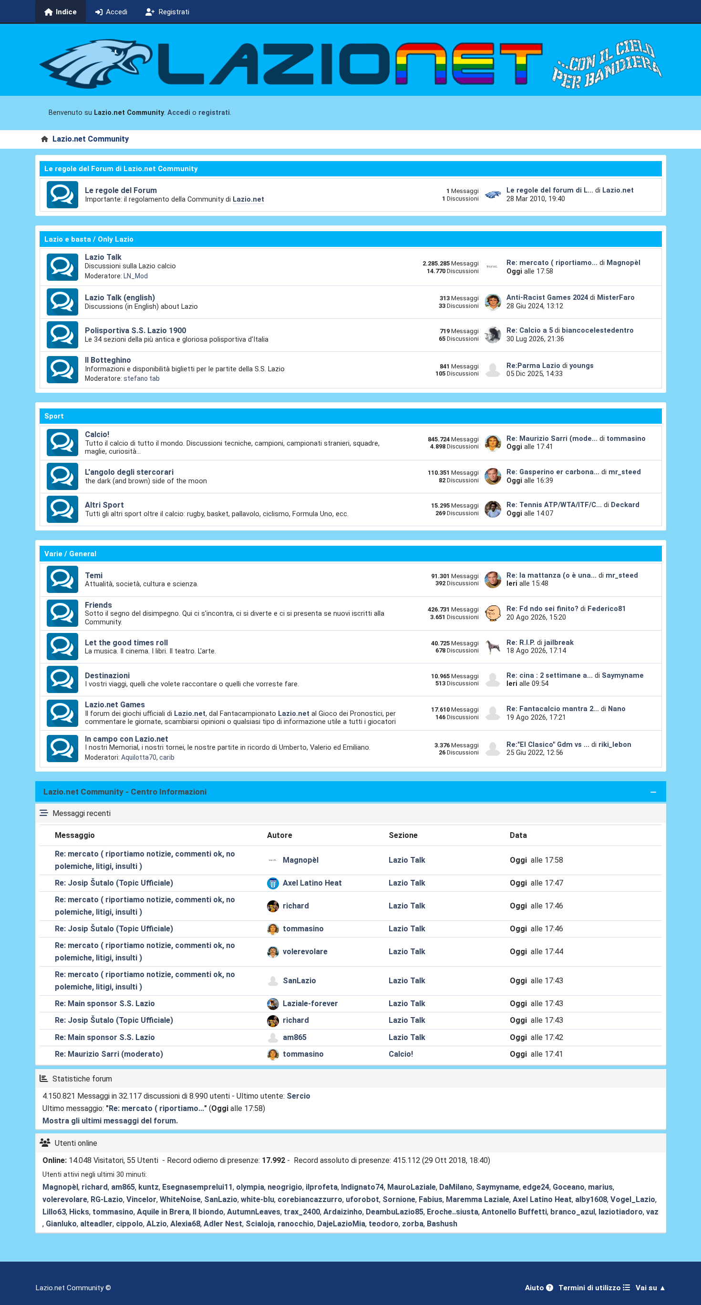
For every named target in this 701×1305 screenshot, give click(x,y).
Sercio (298, 1096)
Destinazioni (107, 675)
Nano (617, 708)
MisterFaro (616, 297)
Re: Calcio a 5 (529, 330)
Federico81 (607, 608)
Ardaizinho (342, 1211)
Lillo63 (54, 1211)
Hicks (79, 1211)
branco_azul (572, 1211)
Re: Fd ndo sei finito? (543, 608)
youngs (581, 365)
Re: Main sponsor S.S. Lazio (105, 1003)
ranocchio (296, 1223)
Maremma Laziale (477, 1199)
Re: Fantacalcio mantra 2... (552, 708)
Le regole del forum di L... (549, 190)
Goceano (569, 1187)
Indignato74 (362, 1187)
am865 (295, 1037)
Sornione (398, 1199)
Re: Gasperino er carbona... (552, 472)
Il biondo (208, 1211)
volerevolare (305, 951)
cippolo (129, 1223)
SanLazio (299, 980)
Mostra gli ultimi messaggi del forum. (110, 1120)
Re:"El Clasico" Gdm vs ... (547, 744)
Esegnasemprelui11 (197, 1187)
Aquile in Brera (163, 1211)
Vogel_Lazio (632, 1199)
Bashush (442, 1223)
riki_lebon (614, 744)
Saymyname (623, 675)
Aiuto (535, 1288)
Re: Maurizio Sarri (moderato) (109, 1054)
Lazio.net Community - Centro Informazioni (124, 791)
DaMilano (456, 1187)
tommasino (626, 438)
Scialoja (260, 1223)
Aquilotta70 (138, 757)
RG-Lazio (107, 1199)
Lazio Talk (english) (120, 297)
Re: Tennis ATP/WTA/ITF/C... (554, 504)
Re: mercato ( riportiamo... (552, 262)
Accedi (178, 113)
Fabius (431, 1199)
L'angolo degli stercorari (129, 472)
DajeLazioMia (341, 1223)
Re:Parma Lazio (534, 365)
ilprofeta (322, 1187)
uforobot (362, 1199)
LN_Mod (136, 276)
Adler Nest (223, 1223)
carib (167, 757)
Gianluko (61, 1223)
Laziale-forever (310, 1003)
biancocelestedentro (598, 330)
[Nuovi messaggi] (62, 195)
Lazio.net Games (115, 704)
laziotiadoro (620, 1211)
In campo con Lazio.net (126, 739)
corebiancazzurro (310, 1199)
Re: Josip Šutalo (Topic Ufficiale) (114, 882)
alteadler (96, 1223)
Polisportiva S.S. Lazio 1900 (135, 330)
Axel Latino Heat (312, 882)
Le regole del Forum (121, 190)
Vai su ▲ (651, 1288)
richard (296, 905)
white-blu (257, 1199)
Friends (98, 605)
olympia (250, 1187)
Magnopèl (623, 262)
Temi (94, 575)
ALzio (156, 1223)
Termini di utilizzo (590, 1288)
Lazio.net (248, 199)
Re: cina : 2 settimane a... (549, 675)
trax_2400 (302, 1211)
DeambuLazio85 (394, 1211)
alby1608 (591, 1199)
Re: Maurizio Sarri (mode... (552, 438)
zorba (412, 1223)
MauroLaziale (411, 1187)
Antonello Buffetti (514, 1211)
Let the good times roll (126, 642)
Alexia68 (185, 1223)
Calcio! (97, 434)
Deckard (625, 504)
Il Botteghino (108, 360)
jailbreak (559, 642)
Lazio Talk (103, 257)
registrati (214, 113)
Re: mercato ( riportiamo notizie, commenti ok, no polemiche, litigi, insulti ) (145, 860)
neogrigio (285, 1187)
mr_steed (624, 472)
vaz (652, 1211)
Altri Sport (104, 505)
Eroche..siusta (452, 1211)
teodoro (384, 1223)
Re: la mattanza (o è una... (551, 575)
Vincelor (141, 1199)
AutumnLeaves (253, 1211)
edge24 (536, 1187)
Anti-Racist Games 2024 (547, 297)
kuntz (148, 1187)
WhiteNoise (180, 1199)
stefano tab (142, 378)
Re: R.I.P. (521, 642)
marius (600, 1187)
